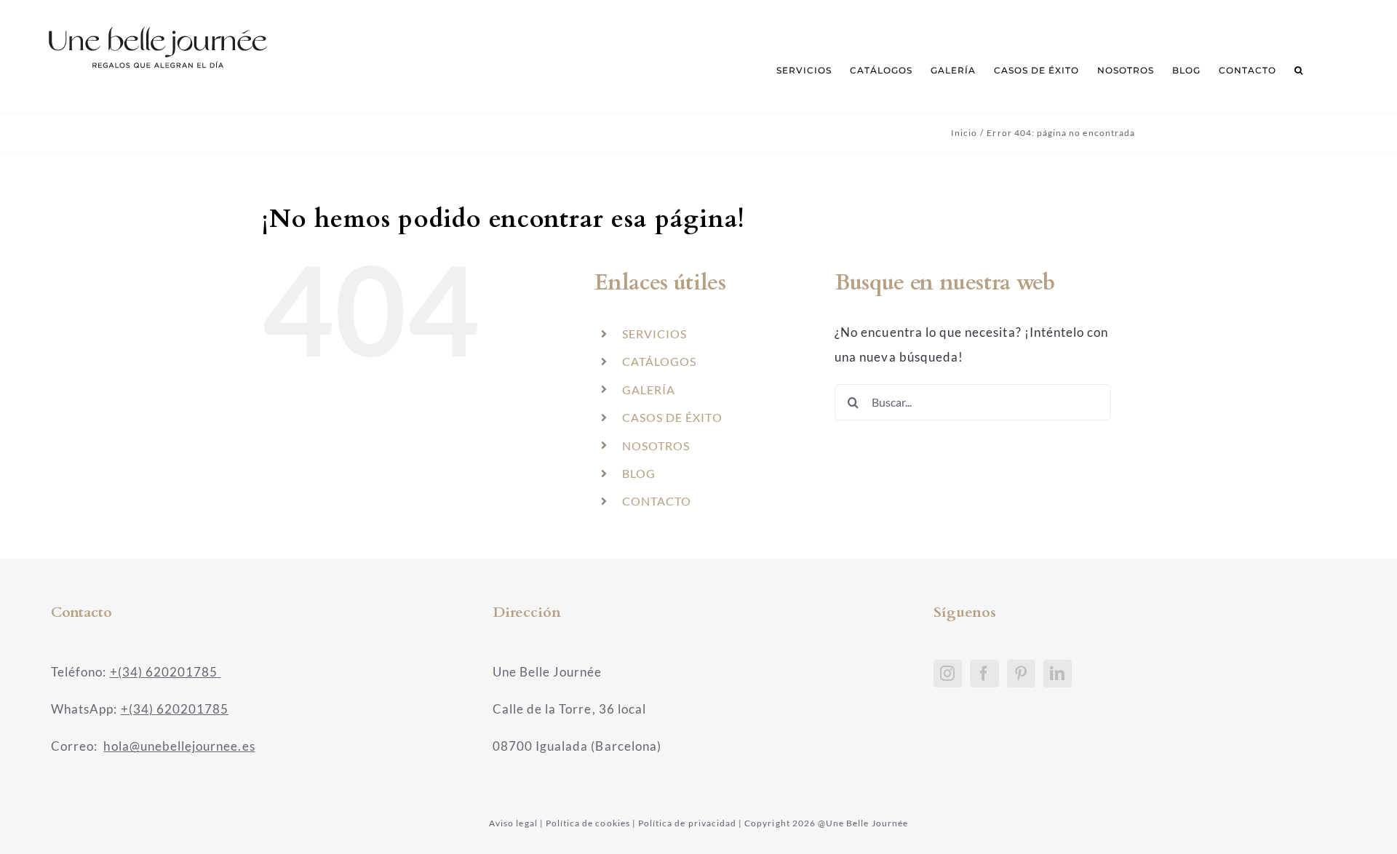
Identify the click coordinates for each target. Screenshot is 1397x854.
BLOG (639, 473)
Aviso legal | (516, 823)
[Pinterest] (1021, 673)
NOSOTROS (656, 445)
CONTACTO (656, 501)
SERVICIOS (654, 333)
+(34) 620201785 (165, 671)
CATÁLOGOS (659, 361)
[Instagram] (948, 673)
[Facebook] (984, 673)
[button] (1298, 70)
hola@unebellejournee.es (179, 746)
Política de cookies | (591, 823)
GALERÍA (648, 389)
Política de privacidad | (690, 823)
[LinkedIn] (1057, 673)
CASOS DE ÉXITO (672, 417)
